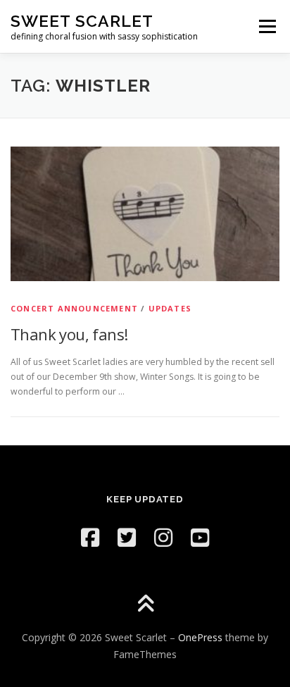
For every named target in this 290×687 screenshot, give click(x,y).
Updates (170, 308)
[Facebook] (90, 537)
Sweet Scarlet (82, 20)
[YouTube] (200, 537)
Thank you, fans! (69, 334)
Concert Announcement (74, 308)
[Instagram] (163, 537)
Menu (266, 26)
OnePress (200, 637)
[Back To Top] (145, 605)
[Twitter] (127, 537)
